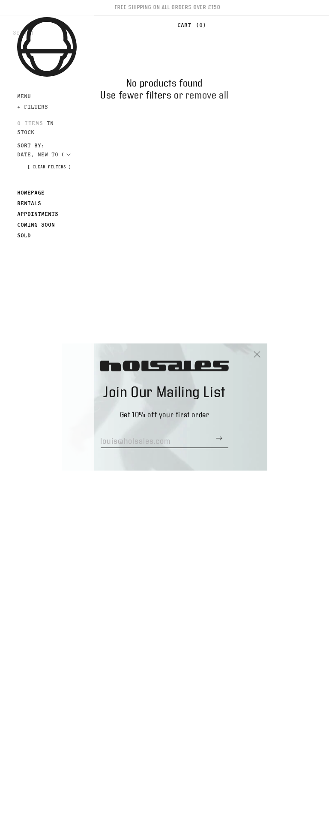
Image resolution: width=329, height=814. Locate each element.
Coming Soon (36, 224)
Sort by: (31, 145)
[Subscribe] (218, 438)
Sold (24, 235)
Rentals (29, 203)
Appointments (37, 213)
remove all (207, 96)
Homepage (31, 192)
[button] (189, 25)
